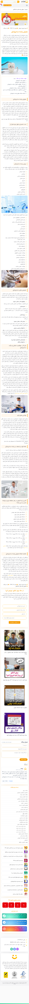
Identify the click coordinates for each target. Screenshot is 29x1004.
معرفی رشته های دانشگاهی (18, 9)
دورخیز (26, 9)
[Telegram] (14, 949)
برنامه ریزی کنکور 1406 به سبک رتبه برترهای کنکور (17, 735)
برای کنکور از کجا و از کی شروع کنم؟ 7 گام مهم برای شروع (15, 680)
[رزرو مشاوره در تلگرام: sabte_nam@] (26, 942)
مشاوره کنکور (10, 575)
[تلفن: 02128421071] (26, 939)
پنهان (14, 78)
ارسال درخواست (13, 622)
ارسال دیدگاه (23, 759)
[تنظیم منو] (27, 5)
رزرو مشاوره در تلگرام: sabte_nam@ (17, 942)
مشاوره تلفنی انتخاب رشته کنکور (21, 393)
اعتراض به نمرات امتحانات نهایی (20, 707)
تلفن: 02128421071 (21, 940)
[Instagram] (17, 949)
